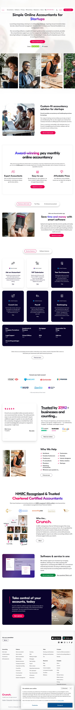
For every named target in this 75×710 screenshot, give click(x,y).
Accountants (10, 9)
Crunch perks (18, 675)
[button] (10, 10)
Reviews (58, 656)
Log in (60, 10)
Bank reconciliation (20, 656)
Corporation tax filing (20, 666)
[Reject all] (70, 688)
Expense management (20, 677)
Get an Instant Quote (48, 575)
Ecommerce (4, 656)
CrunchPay (18, 668)
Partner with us (60, 679)
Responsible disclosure (61, 684)
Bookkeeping (18, 659)
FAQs (58, 670)
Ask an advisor (19, 654)
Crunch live (18, 670)
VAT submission (33, 670)
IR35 (30, 654)
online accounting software (62, 534)
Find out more (37, 357)
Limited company (5, 654)
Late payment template (48, 670)
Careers (58, 665)
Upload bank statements (34, 668)
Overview (65, 688)
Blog (44, 663)
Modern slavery (60, 677)
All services (32, 677)
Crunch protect (19, 673)
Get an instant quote (37, 41)
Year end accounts (33, 673)
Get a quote (68, 10)
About (41, 9)
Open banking (32, 661)
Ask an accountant (20, 652)
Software (17, 9)
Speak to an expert (37, 186)
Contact (58, 668)
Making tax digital (33, 656)
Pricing (58, 682)
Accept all (60, 705)
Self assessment (5, 659)
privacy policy (61, 700)
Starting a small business (48, 654)
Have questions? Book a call (64, 575)
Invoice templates (46, 668)
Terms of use (16, 700)
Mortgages (32, 659)
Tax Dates (45, 672)
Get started (18, 616)
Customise (35, 705)
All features (32, 675)
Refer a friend (32, 666)
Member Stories (60, 675)
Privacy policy (9, 700)
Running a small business (48, 652)
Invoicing (31, 652)
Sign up (5, 640)
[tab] (24, 203)
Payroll (31, 663)
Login (58, 672)
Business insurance (20, 661)
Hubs (44, 665)
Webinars (45, 675)
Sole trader (4, 652)
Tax (44, 656)
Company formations (20, 663)
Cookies (4, 700)
